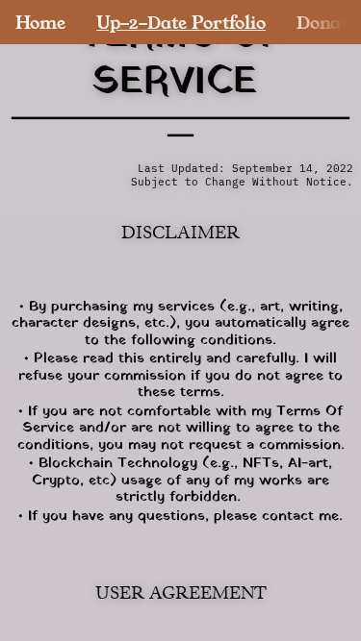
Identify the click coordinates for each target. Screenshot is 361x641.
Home (40, 22)
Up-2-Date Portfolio (181, 22)
